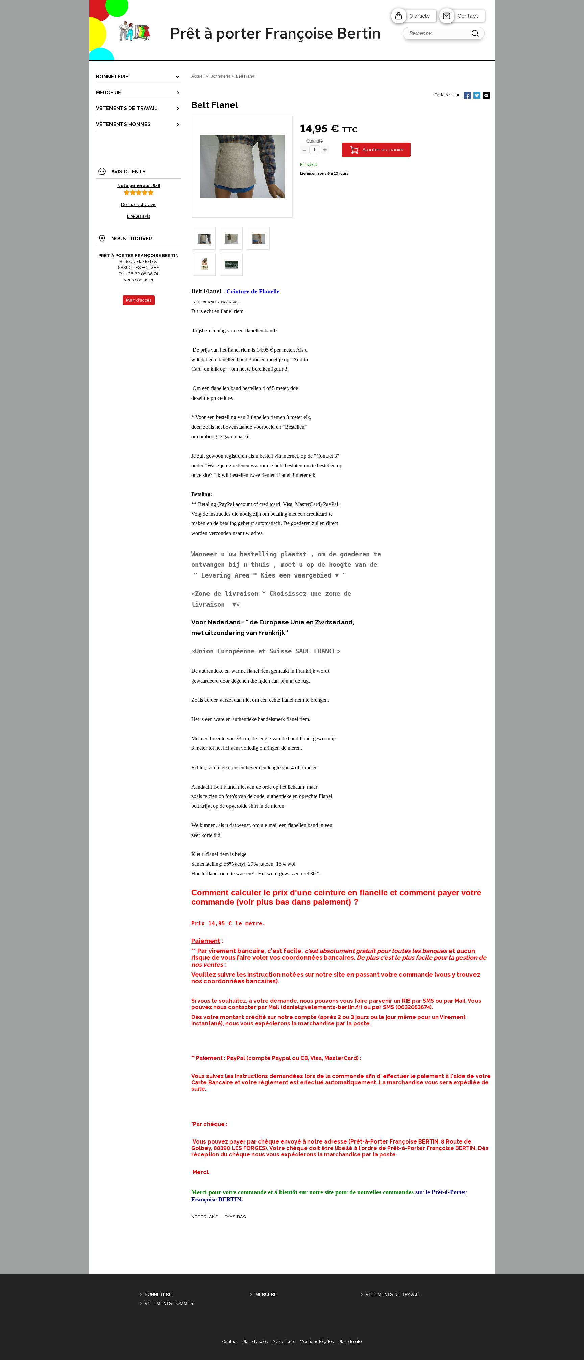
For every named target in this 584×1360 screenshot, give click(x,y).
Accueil (198, 76)
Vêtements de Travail (393, 1295)
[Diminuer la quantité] (304, 150)
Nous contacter (138, 279)
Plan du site (350, 1341)
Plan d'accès (255, 1341)
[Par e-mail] (486, 96)
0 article (420, 16)
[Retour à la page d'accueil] (292, 59)
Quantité (314, 141)
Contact (468, 16)
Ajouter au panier (383, 150)
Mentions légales (317, 1341)
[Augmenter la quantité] (325, 150)
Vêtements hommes (169, 1303)
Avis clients (283, 1341)
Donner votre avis (138, 204)
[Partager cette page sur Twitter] (476, 96)
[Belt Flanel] (242, 196)
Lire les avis (138, 216)
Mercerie (266, 1295)
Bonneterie (159, 1295)
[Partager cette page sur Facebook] (467, 96)
